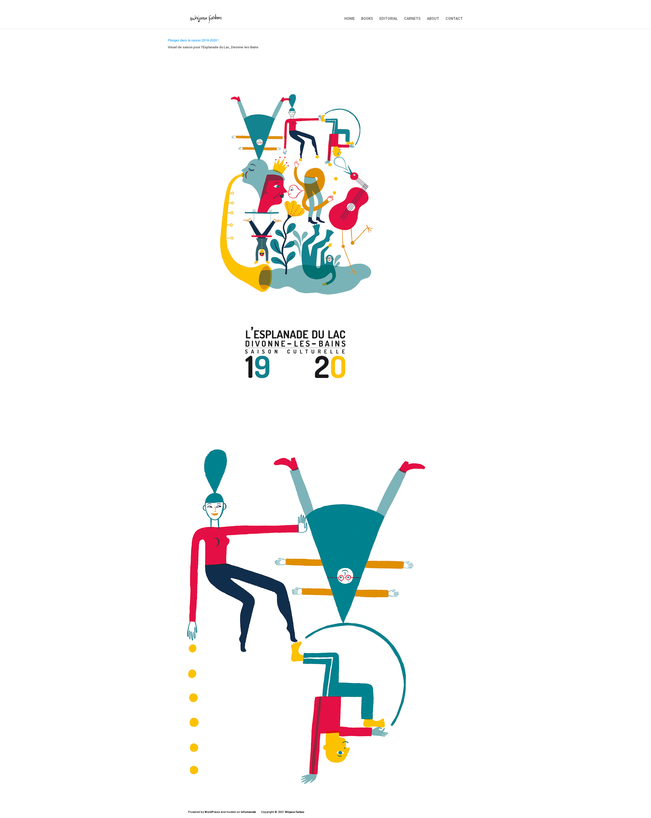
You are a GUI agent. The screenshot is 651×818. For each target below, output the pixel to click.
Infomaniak (248, 812)
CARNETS (412, 19)
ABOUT (433, 19)
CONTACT (454, 19)
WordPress (212, 812)
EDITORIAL (388, 19)
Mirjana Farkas (294, 812)
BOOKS (367, 19)
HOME (349, 19)
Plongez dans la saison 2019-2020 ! (193, 40)
